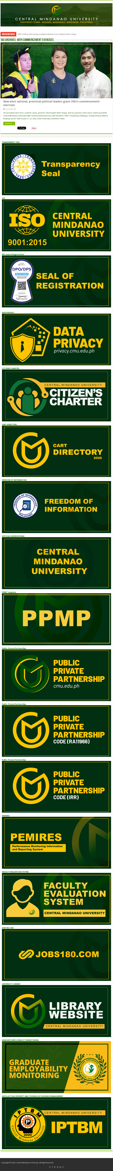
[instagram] (63, 1167)
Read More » (9, 123)
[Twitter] (55, 1167)
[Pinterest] (58, 1167)
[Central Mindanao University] (56, 14)
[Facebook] (52, 1167)
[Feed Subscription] (111, 40)
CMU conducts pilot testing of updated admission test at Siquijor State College (46, 34)
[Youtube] (60, 1167)
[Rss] (50, 1167)
